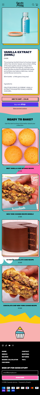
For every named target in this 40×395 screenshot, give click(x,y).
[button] (33, 4)
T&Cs (24, 359)
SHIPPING (25, 354)
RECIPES (5, 357)
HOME (4, 351)
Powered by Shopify (25, 382)
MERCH (4, 354)
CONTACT (25, 351)
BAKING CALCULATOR (10, 359)
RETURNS (25, 357)
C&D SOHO (6, 362)
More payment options (20, 108)
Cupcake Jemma (12, 382)
